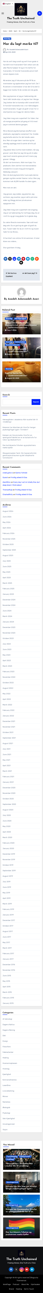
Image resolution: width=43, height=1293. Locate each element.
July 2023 (7, 644)
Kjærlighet (7, 1074)
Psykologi (6, 1113)
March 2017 (7, 948)
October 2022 (8, 683)
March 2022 (7, 705)
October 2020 (8, 799)
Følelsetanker (20, 342)
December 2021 (9, 721)
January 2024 (8, 622)
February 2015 (8, 998)
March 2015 (7, 992)
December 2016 (9, 965)
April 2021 (7, 766)
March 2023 (7, 666)
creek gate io (8, 473)
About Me (25, 1284)
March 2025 (7, 583)
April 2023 (7, 661)
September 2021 (9, 738)
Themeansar (21, 1281)
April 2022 (7, 699)
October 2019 (8, 865)
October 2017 (8, 926)
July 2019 (7, 882)
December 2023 (9, 627)
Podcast (16, 1284)
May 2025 (6, 572)
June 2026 (7, 517)
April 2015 (7, 987)
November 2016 (9, 970)
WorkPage (7, 1284)
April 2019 (7, 898)
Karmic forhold (21, 473)
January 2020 (8, 848)
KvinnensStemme (10, 1080)
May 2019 (6, 893)
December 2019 (9, 854)
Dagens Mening (9, 1030)
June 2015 (7, 976)
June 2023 (7, 649)
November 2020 (9, 793)
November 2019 (9, 860)
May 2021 (6, 760)
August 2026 (8, 511)
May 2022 (7, 694)
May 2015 (6, 981)
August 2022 (8, 688)
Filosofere (7, 1047)
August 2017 (8, 931)
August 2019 (8, 876)
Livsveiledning (8, 1091)
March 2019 (7, 904)
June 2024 (7, 611)
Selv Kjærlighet (20, 318)
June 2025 (7, 567)
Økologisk (6, 1107)
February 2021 (8, 777)
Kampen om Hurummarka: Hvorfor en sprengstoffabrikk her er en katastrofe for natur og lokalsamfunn (20, 437)
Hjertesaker (35, 1284)
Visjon (5, 1130)
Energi (5, 1041)
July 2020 (7, 815)
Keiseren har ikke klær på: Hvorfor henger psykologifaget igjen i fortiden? (21, 1189)
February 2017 (8, 954)
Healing (6, 1058)
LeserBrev (7, 1085)
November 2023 (9, 633)
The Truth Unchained (21, 18)
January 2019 (8, 915)
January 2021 (8, 782)
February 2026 (9, 533)
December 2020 (9, 788)
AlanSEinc (7, 482)
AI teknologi (7, 1019)
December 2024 (9, 600)
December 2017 (9, 920)
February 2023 (8, 672)
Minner (5, 1096)
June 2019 (7, 887)
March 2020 (7, 837)
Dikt (4, 1036)
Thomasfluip (7, 490)
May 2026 (7, 522)
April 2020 (7, 832)
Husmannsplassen (12, 345)
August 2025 (8, 555)
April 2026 (7, 528)
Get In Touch (29, 1289)
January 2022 (8, 716)
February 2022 (9, 710)
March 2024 (7, 616)
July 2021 (7, 749)
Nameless (6, 1102)
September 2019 (9, 871)
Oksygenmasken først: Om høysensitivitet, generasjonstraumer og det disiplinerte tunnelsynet (21, 325)
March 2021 (7, 771)
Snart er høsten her (13, 373)
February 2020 (9, 843)
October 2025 (8, 544)
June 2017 (7, 937)
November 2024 (9, 605)
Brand (11, 1289)
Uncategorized (9, 1124)
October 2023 (8, 638)
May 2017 (6, 942)
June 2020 (7, 821)
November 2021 (9, 727)
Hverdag (7, 39)
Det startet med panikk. (16, 349)
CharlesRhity (8, 494)
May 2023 (6, 655)
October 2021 (8, 732)
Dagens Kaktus (9, 1025)
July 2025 (7, 561)
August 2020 (8, 810)
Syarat (5, 477)
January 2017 (8, 959)
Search (6, 395)
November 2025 (9, 539)
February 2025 (8, 589)
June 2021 (7, 755)
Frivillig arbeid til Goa (19, 477)
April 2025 (7, 578)
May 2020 (7, 826)
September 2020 (9, 804)
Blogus (33, 1278)
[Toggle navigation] (2, 13)
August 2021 (8, 743)
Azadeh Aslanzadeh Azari (18, 49)
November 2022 (9, 677)
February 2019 (8, 909)
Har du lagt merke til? (20, 44)
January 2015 (8, 1003)
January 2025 (8, 594)
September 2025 (9, 550)
